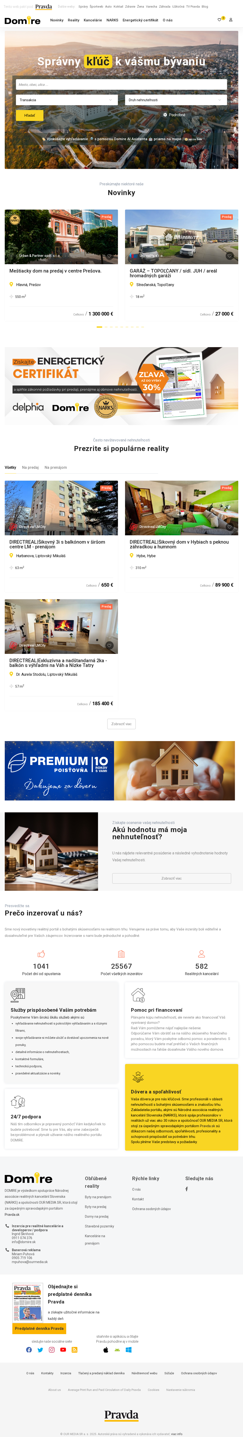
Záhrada (164, 6)
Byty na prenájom (98, 1197)
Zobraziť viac (121, 724)
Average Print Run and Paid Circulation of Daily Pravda (104, 1390)
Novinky (56, 20)
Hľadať (29, 115)
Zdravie (130, 6)
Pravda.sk (207, 1126)
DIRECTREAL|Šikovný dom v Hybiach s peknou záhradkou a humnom (179, 544)
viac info (176, 1434)
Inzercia (66, 1373)
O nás (168, 20)
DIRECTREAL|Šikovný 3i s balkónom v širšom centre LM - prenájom (57, 544)
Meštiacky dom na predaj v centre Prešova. (55, 271)
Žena (140, 6)
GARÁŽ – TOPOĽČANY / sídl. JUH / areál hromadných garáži (173, 273)
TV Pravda (193, 6)
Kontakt (138, 1199)
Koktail (118, 6)
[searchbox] (122, 84)
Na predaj (30, 467)
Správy (83, 6)
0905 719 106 (22, 1258)
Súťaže (169, 1373)
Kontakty (47, 1373)
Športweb (96, 6)
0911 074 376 (22, 1238)
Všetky (10, 467)
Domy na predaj (96, 1216)
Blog (205, 6)
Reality (73, 20)
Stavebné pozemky (99, 1226)
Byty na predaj (95, 1207)
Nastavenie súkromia (180, 1390)
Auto (108, 6)
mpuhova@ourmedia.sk (30, 1262)
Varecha (151, 6)
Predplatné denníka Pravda (39, 1328)
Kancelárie (93, 20)
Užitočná (178, 6)
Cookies (153, 1390)
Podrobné (176, 115)
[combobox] (121, 84)
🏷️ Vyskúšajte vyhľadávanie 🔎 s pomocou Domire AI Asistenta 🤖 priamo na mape (111, 139)
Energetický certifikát (140, 20)
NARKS (112, 20)
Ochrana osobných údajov (151, 1209)
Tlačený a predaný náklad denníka (101, 1373)
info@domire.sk (24, 1242)
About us (54, 1390)
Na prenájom (56, 467)
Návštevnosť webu (144, 1373)
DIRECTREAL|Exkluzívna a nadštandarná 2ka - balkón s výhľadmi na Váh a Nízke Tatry (58, 663)
